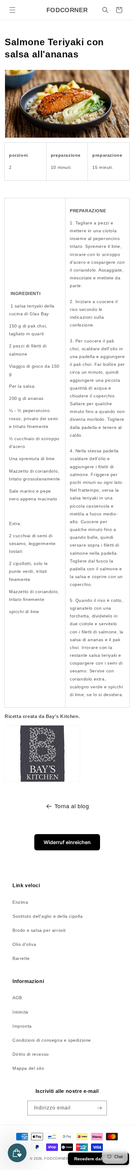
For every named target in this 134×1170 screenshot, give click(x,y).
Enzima (20, 902)
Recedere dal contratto (98, 1158)
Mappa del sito (28, 1068)
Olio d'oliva (24, 944)
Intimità (20, 1012)
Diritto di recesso (30, 1054)
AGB (17, 997)
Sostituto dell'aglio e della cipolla (47, 916)
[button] (12, 10)
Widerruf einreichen (67, 842)
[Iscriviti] (100, 1108)
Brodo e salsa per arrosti (39, 930)
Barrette (21, 958)
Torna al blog (72, 806)
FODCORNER (56, 1158)
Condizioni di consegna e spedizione (51, 1040)
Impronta (22, 1026)
